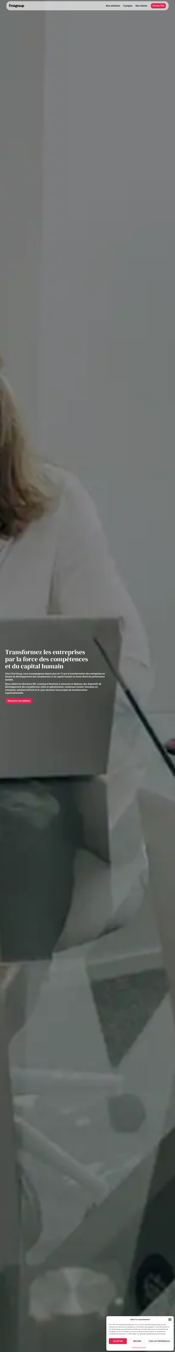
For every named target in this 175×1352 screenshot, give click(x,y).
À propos (127, 5)
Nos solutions (113, 5)
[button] (170, 1319)
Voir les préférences (159, 1341)
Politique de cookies (139, 1347)
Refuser (137, 1341)
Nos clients (141, 5)
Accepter (118, 1341)
